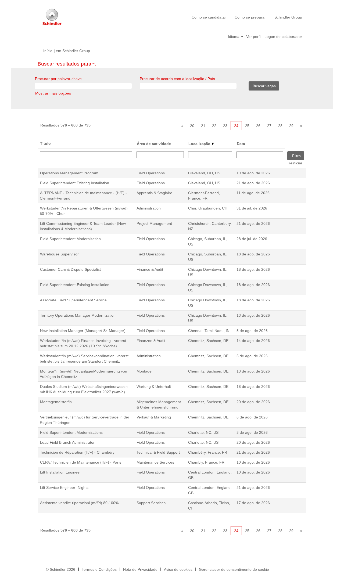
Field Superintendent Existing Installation (74, 183)
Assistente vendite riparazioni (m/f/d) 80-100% (79, 503)
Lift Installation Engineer (60, 472)
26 (258, 126)
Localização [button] (200, 144)
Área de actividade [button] (154, 144)
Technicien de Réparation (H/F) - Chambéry (77, 452)
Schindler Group (288, 17)
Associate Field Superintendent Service (73, 300)
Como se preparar (250, 17)
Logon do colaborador (283, 36)
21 (203, 126)
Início (47, 51)
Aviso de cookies (178, 569)
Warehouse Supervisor (59, 254)
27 (269, 126)
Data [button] (241, 144)
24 (236, 126)
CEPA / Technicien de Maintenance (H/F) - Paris (80, 462)
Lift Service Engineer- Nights (64, 487)
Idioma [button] (234, 36)
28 (280, 126)
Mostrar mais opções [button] (53, 93)
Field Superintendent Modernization (70, 239)
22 (214, 126)
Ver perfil (253, 36)
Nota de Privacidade (140, 569)
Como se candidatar (209, 17)
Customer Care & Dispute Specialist (70, 269)
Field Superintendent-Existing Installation (74, 285)
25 (247, 126)
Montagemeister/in (56, 402)
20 (192, 126)
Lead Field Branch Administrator (67, 442)
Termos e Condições (99, 569)
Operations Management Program (69, 173)
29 (291, 126)
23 (225, 126)
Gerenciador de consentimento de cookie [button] (234, 569)
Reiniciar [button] (295, 163)
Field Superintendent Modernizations (71, 432)
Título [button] (45, 143)
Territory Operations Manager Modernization (78, 315)
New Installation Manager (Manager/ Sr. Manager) (83, 330)
